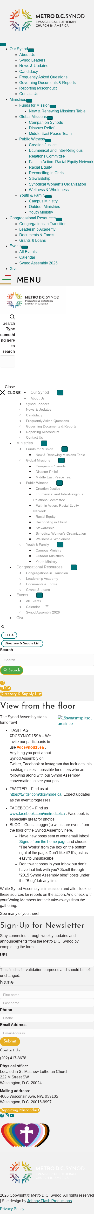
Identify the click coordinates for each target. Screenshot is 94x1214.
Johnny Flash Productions (49, 1201)
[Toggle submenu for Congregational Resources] (59, 219)
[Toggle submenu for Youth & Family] (48, 196)
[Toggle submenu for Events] (24, 247)
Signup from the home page (43, 842)
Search (6, 650)
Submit (10, 1041)
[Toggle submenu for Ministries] (29, 101)
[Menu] (3, 44)
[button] (3, 627)
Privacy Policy (12, 1209)
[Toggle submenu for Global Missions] (50, 118)
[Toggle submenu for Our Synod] (31, 50)
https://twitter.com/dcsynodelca (35, 794)
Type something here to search (7, 340)
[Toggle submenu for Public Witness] (48, 140)
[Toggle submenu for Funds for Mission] (53, 106)
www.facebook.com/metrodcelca (38, 814)
